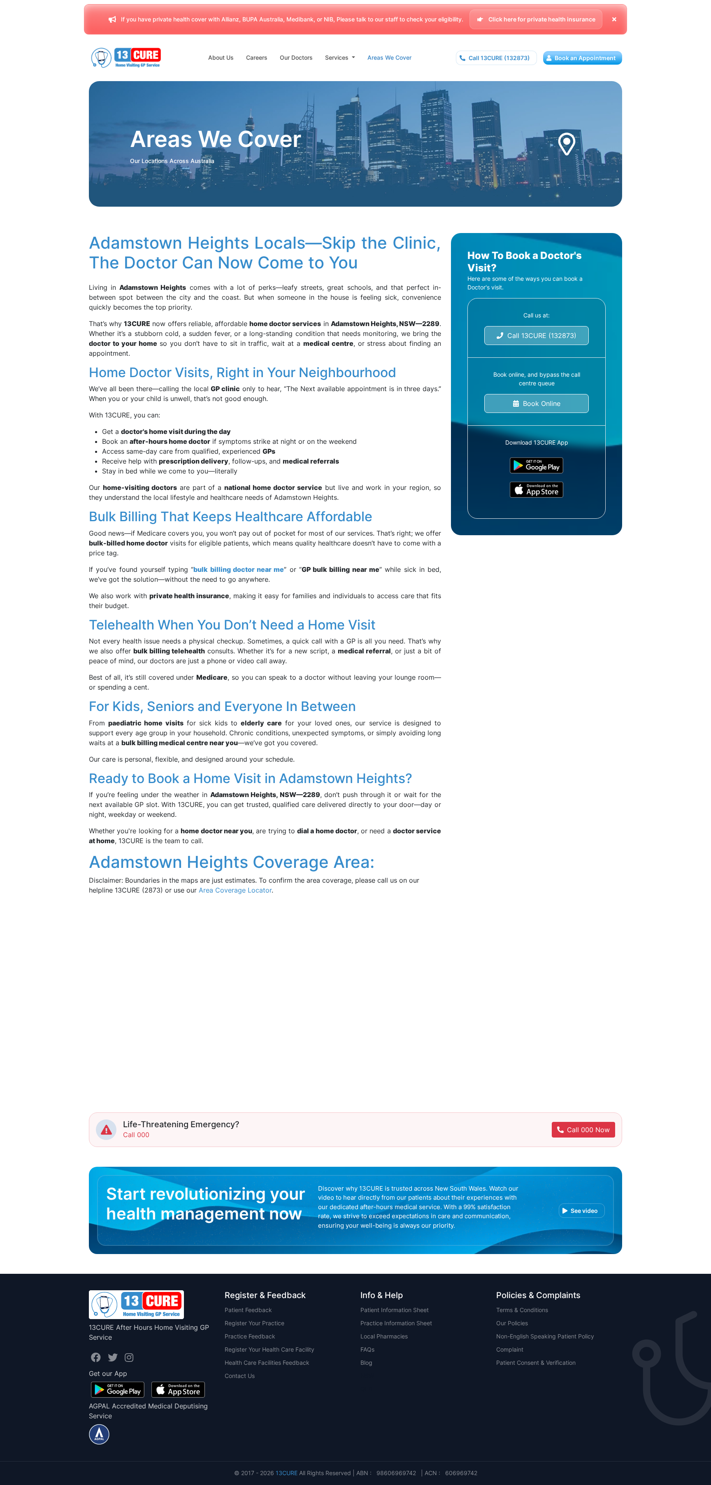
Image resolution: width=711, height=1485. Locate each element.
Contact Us (240, 1375)
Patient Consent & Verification (536, 1362)
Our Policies (512, 1322)
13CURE (286, 1472)
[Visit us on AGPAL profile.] (99, 1434)
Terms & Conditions (522, 1309)
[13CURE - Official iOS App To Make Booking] (536, 490)
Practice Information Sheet (396, 1322)
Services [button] (337, 57)
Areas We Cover (389, 57)
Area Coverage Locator (235, 890)
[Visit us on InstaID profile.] (129, 1358)
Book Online (539, 403)
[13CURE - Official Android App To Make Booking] (536, 465)
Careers (256, 57)
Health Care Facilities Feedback (267, 1362)
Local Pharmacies (384, 1336)
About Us (221, 57)
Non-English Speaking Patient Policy (545, 1336)
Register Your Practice (254, 1322)
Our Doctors (296, 57)
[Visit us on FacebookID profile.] (97, 1358)
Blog (366, 1362)
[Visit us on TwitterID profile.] (114, 1358)
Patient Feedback (248, 1309)
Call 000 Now (588, 1130)
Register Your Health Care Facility (269, 1349)
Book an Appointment (584, 57)
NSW (367, 1375)
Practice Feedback (250, 1336)
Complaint (509, 1349)
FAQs (367, 1349)
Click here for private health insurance (541, 19)
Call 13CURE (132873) (498, 57)
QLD (366, 1388)
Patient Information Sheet (394, 1309)
